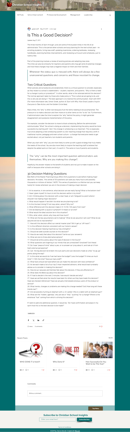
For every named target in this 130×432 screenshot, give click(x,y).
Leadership (88, 15)
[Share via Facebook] (28, 320)
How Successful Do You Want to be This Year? (96, 363)
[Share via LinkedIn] (38, 320)
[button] (110, 15)
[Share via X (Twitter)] (33, 320)
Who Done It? (59, 362)
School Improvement (35, 15)
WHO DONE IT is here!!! (30, 362)
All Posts (20, 15)
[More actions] (101, 29)
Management (75, 15)
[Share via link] (43, 320)
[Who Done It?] (65, 350)
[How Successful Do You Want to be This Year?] (98, 350)
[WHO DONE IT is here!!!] (32, 350)
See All (111, 338)
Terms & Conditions (64, 427)
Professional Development (56, 15)
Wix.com (77, 431)
